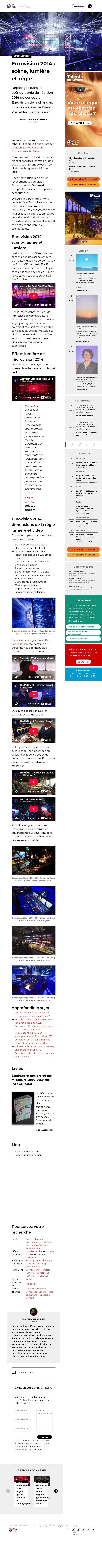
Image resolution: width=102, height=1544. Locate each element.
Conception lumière (36, 1292)
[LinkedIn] (79, 675)
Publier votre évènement (83, 555)
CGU (32, 1525)
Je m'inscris (83, 662)
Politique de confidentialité (42, 1526)
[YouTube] (93, 675)
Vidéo (29, 1279)
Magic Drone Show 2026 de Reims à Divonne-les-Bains (86, 478)
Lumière (39, 1239)
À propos (14, 1525)
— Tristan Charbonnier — (33, 119)
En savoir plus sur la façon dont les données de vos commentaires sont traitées (32, 1446)
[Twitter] (86, 675)
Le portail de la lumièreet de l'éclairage (25, 6)
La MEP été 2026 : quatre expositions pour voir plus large (86, 493)
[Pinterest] (73, 1529)
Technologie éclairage (37, 1245)
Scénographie (33, 1242)
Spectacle (45, 1295)
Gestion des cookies (67, 1527)
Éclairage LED (33, 1260)
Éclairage (47, 1242)
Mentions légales (60, 1526)
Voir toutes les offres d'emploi (83, 179)
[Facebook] (72, 675)
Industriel (31, 1284)
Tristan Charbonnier (36, 1288)
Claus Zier (18, 640)
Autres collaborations (77, 638)
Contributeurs (23, 1525)
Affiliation (52, 1525)
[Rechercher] (90, 6)
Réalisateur (42, 1276)
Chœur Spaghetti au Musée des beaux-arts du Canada (87, 537)
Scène (29, 1239)
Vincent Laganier (75, 579)
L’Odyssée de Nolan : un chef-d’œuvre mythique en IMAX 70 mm (86, 434)
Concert (30, 1298)
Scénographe (32, 1270)
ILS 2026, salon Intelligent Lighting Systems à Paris (84, 508)
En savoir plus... (45, 1130)
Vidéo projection (34, 1248)
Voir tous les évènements (83, 549)
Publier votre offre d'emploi (83, 185)
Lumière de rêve (34, 1251)
